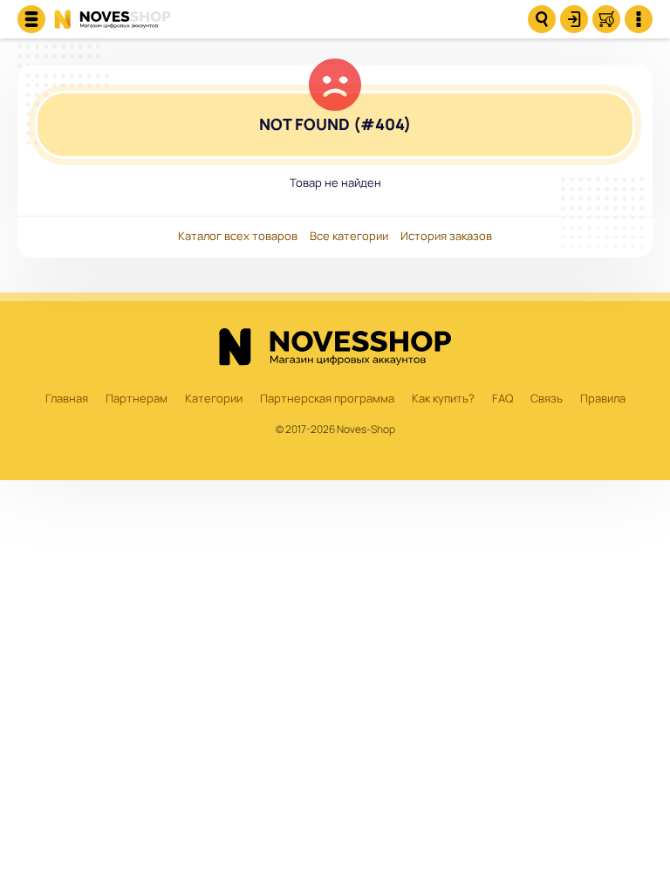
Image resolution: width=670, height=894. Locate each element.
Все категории (349, 237)
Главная (66, 399)
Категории (214, 399)
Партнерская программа (327, 399)
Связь (546, 399)
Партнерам (137, 399)
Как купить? (443, 399)
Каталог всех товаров (237, 237)
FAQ (502, 399)
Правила (603, 399)
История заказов (446, 237)
